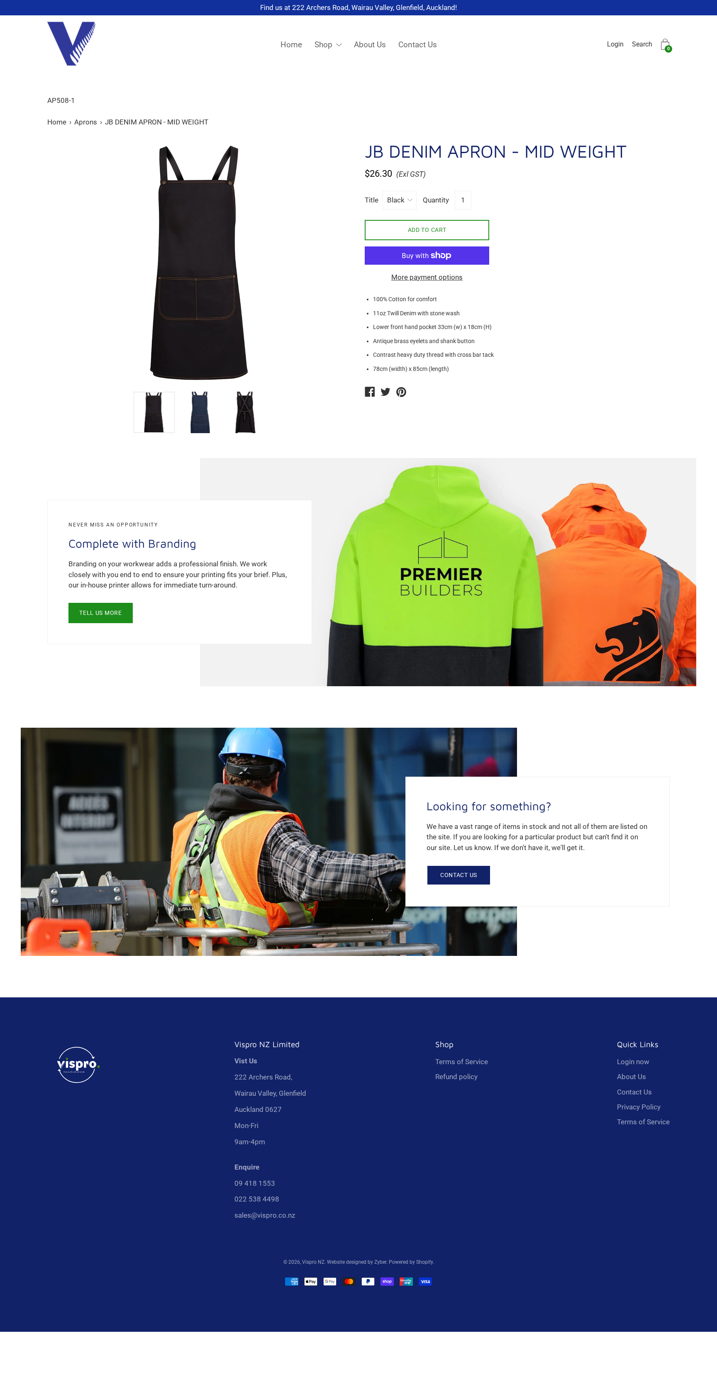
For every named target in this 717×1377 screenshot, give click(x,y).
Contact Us (417, 44)
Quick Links (637, 1044)
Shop (323, 44)
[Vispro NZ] (370, 393)
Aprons (85, 122)
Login (615, 44)
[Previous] (68, 263)
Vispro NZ (313, 1262)
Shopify (424, 1262)
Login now (633, 1062)
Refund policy (456, 1076)
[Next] (331, 263)
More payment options (427, 277)
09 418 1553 (254, 1183)
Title (371, 200)
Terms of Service (461, 1062)
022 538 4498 (256, 1199)
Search (642, 44)
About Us (370, 44)
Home (291, 44)
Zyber (380, 1262)
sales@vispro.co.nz (264, 1215)
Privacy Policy (639, 1107)
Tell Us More (100, 612)
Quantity (436, 200)
